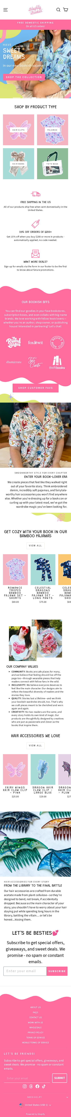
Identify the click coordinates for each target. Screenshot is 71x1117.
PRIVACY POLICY (35, 1032)
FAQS (35, 1012)
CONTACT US (35, 1017)
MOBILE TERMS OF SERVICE (35, 1042)
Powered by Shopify (35, 1114)
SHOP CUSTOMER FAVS (35, 388)
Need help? (34, 1097)
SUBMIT (59, 1078)
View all (35, 545)
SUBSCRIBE (57, 971)
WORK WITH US (35, 1022)
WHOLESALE (35, 1027)
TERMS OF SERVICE (35, 1037)
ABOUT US (35, 1007)
